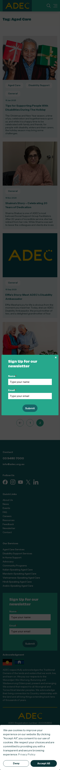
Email (12, 390)
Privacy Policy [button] (26, 754)
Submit (30, 408)
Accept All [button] (43, 763)
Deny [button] (16, 763)
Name (12, 376)
